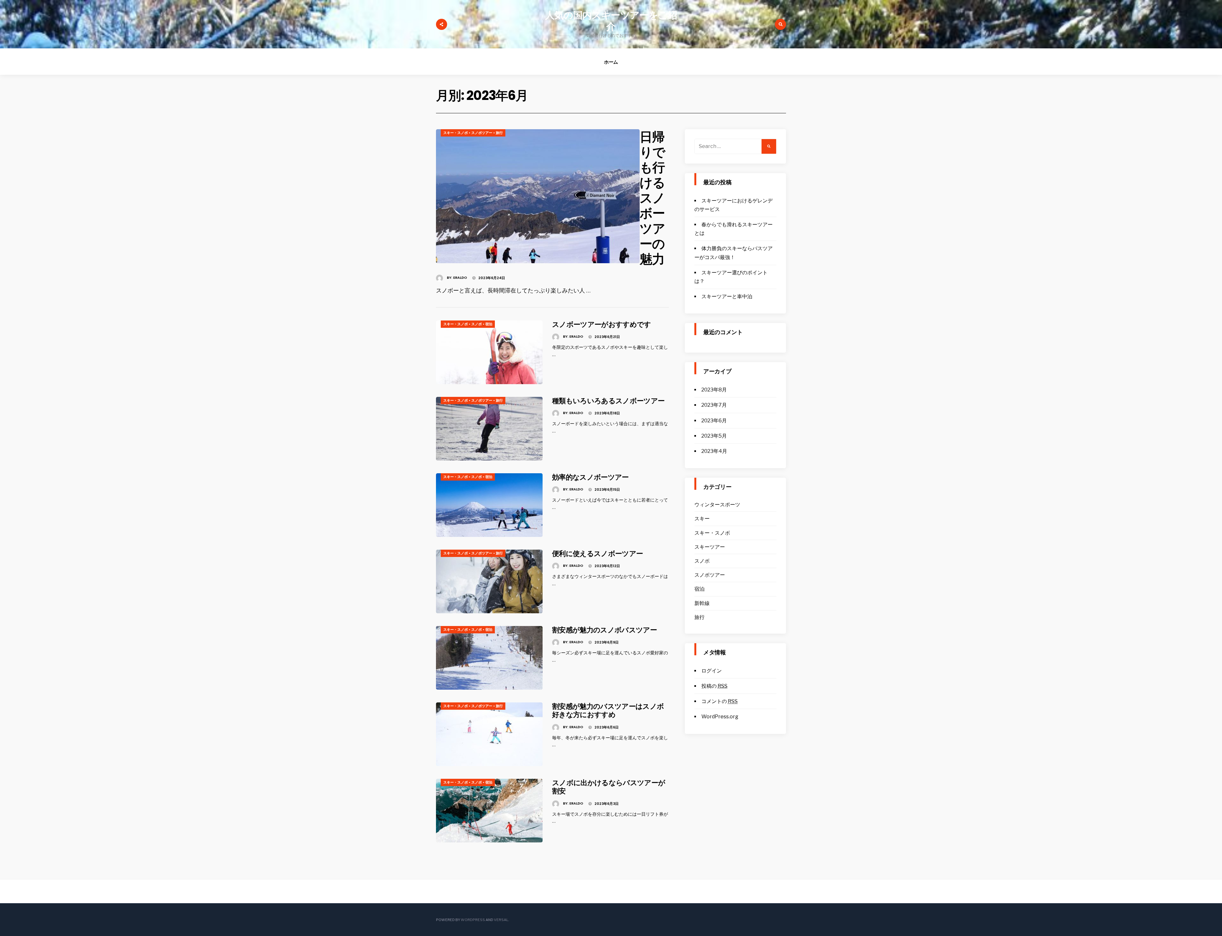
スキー (702, 519)
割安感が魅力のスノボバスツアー (604, 630)
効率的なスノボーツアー (590, 477)
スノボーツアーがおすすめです (601, 324)
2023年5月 (714, 436)
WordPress (473, 920)
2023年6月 (714, 421)
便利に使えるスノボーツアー (597, 554)
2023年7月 (714, 405)
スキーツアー (709, 547)
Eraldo (460, 277)
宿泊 (488, 324)
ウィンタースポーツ (717, 505)
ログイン (711, 671)
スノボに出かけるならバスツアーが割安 (608, 787)
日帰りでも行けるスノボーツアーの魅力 (652, 198)
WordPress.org (719, 717)
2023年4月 (714, 451)
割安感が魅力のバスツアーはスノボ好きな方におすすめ (608, 710)
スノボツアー (481, 132)
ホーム (611, 62)
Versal (501, 920)
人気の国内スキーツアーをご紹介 (611, 20)
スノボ (476, 324)
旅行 (499, 132)
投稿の (714, 686)
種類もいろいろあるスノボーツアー (608, 401)
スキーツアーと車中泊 (726, 296)
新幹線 (702, 603)
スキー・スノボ (455, 132)
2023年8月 (714, 390)
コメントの (719, 701)
